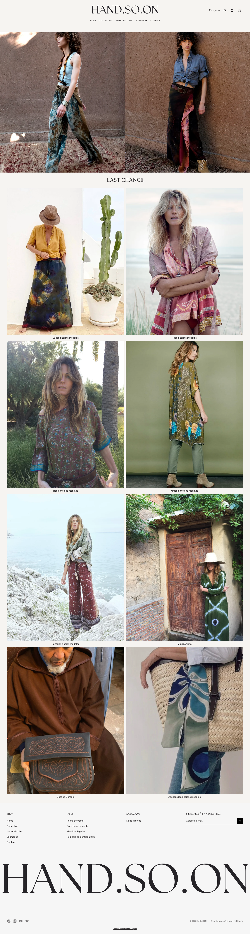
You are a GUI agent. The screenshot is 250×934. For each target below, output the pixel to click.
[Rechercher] (225, 10)
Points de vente (75, 820)
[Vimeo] (27, 921)
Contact (11, 842)
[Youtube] (21, 921)
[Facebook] (9, 921)
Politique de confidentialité (81, 836)
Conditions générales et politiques (227, 921)
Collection (12, 826)
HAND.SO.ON (201, 921)
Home (10, 820)
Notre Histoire (14, 831)
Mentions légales (76, 831)
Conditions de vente (77, 826)
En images (12, 836)
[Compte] (232, 10)
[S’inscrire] (240, 821)
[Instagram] (15, 921)
